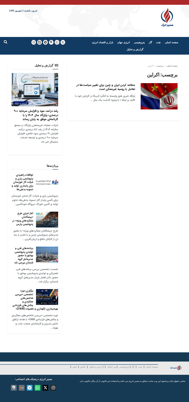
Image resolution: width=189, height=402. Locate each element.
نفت (158, 42)
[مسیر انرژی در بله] (51, 42)
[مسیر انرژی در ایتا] (39, 42)
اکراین (150, 65)
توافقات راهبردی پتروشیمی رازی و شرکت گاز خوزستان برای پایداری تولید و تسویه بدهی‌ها (22, 182)
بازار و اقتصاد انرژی (102, 42)
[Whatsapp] (57, 42)
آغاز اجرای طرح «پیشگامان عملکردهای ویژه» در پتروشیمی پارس (22, 218)
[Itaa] (22, 388)
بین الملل (111, 366)
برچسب (160, 65)
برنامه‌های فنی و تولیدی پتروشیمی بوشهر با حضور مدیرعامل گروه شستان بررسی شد (23, 255)
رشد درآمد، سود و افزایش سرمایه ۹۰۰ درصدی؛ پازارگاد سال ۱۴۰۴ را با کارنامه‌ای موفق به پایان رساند (36, 115)
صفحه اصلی (171, 42)
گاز (150, 42)
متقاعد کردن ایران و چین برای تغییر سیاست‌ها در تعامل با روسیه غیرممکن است (105, 87)
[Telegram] (45, 42)
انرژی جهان (123, 42)
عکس (83, 366)
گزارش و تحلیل (135, 49)
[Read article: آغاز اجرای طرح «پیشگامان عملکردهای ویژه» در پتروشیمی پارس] (47, 219)
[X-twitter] (63, 42)
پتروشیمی (139, 42)
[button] (6, 42)
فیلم (74, 366)
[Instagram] (33, 42)
